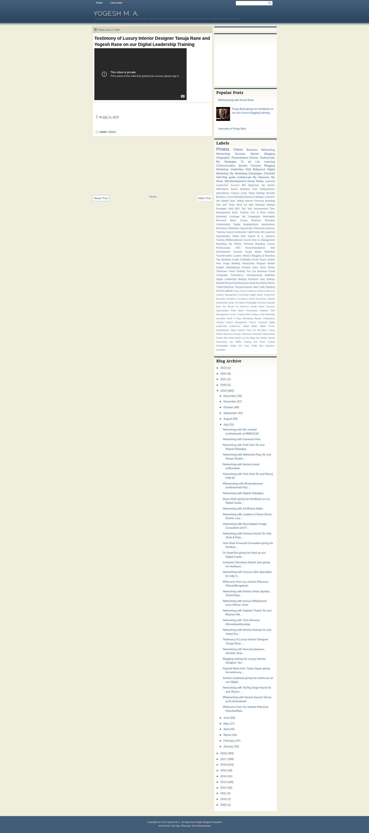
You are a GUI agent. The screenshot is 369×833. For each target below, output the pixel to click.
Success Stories (247, 153)
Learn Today (248, 193)
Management (268, 240)
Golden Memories (224, 334)
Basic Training (240, 212)
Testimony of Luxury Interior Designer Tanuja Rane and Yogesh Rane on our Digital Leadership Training (152, 41)
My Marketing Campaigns (246, 173)
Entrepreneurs (267, 189)
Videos (112, 131)
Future (272, 330)
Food (248, 330)
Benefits (270, 193)
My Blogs (250, 338)
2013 (223, 782)
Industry (220, 283)
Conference (269, 291)
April (226, 729)
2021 (223, 379)
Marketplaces (233, 267)
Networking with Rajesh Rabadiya (243, 493)
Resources (243, 283)
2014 (223, 776)
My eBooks (261, 338)
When (248, 314)
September (230, 413)
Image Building (231, 263)
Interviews (221, 216)
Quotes (243, 165)
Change (220, 322)
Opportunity (246, 228)
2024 (223, 367)
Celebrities (237, 169)
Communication (225, 165)
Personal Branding (264, 200)
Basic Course (239, 220)
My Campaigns (251, 216)
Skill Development (258, 208)
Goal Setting (237, 200)
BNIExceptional (234, 240)
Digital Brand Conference (262, 295)
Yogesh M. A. (116, 13)
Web (243, 236)
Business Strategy (254, 197)
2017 (223, 759)
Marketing (221, 244)
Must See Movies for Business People (236, 306)
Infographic (223, 157)
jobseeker (270, 346)
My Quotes (268, 185)
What (239, 204)
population (221, 350)
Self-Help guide (226, 177)
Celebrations (269, 318)
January (228, 746)
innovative (221, 318)
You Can (251, 271)
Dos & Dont (258, 212)
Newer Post (101, 198)
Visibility (240, 271)
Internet (249, 200)
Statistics (264, 310)
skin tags (175, 826)
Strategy (260, 193)
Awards (258, 318)
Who (261, 346)
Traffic (254, 346)
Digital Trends (267, 326)
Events (254, 157)
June (226, 717)
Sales (255, 267)
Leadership (222, 185)
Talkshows (221, 271)
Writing (255, 314)
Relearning (231, 283)
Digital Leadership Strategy (231, 279)
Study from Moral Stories (262, 283)
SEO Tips (240, 208)
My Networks (261, 177)
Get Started (222, 200)
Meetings (260, 204)
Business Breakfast (263, 220)
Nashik (271, 338)
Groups (237, 334)
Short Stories (267, 267)
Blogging (269, 153)
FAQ (248, 169)
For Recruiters (260, 330)
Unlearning (259, 228)
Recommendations (255, 248)
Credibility (245, 259)
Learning (269, 161)
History (271, 212)
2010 (223, 799)
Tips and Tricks (225, 204)
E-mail (255, 259)
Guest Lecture (267, 259)
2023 (223, 373)
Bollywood (259, 169)
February (229, 740)
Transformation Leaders (229, 255)
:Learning (270, 181)
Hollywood (246, 334)
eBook (229, 291)
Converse (270, 197)
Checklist (269, 173)
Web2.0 (247, 255)
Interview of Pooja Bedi (232, 128)
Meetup (271, 204)
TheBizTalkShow (225, 287)
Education (220, 299)
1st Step (248, 204)
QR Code (244, 346)
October (228, 407)
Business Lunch (224, 197)
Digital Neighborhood (246, 224)
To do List (250, 161)
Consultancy (237, 275)
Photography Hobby (226, 346)
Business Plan (248, 189)
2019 (223, 390)
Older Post (204, 198)
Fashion (241, 330)
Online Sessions (266, 306)
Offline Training (243, 342)
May (226, 723)
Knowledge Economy (256, 302)
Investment (164, 826)
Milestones (222, 228)
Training (241, 314)
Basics (234, 189)
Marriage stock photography (196, 826)
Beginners (253, 185)
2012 (223, 787)
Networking (223, 153)
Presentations (240, 157)
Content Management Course (240, 322)
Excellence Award (246, 299)
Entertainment (222, 330)
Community (240, 232)
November (230, 401)
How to (256, 240)
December (230, 395)
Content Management (226, 295)
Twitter (235, 236)
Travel (232, 271)
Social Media (255, 181)
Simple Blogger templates (208, 822)
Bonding (226, 259)
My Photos (235, 244)
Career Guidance (248, 291)
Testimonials (267, 157)
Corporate (262, 322)
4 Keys (237, 318)
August (228, 418)
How (218, 263)
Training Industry (244, 287)
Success (235, 185)
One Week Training (264, 342)
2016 (223, 764)
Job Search (240, 302)
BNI (244, 185)
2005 (223, 804)
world (229, 318)
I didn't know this (255, 232)
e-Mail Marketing (267, 314)
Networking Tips (224, 342)
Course (247, 240)
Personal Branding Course (259, 244)
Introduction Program (254, 263)
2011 (223, 793)
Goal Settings (267, 279)
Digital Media (250, 326)
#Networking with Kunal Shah (236, 100)
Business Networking (261, 149)
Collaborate (244, 177)
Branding (239, 197)
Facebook (253, 279)
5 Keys (236, 291)
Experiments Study (225, 302)
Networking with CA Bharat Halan (243, 508)
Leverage (234, 216)
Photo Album (237, 310)
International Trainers (227, 193)
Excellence (232, 299)
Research (221, 220)
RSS (238, 248)
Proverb (246, 267)
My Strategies (226, 161)
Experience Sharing (265, 299)
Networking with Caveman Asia (241, 439)
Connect (256, 165)
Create (235, 259)
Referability (269, 216)
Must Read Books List (234, 338)
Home (99, 3)
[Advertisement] (152, 165)
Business (262, 271)
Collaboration (223, 224)
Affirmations (222, 189)
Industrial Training (260, 334)
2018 (223, 753)
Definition (270, 275)
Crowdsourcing (254, 275)
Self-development (235, 181)
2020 (223, 385)
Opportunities (222, 310)
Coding (260, 291)
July (226, 424)
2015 (223, 770)
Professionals (223, 248)
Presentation (252, 310)
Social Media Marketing (260, 251)
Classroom (116, 3)
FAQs (233, 330)
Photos (222, 149)
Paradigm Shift (224, 208)
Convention (243, 295)
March (227, 734)
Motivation (234, 228)
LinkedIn (271, 302)
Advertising (248, 318)
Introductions (268, 224)
